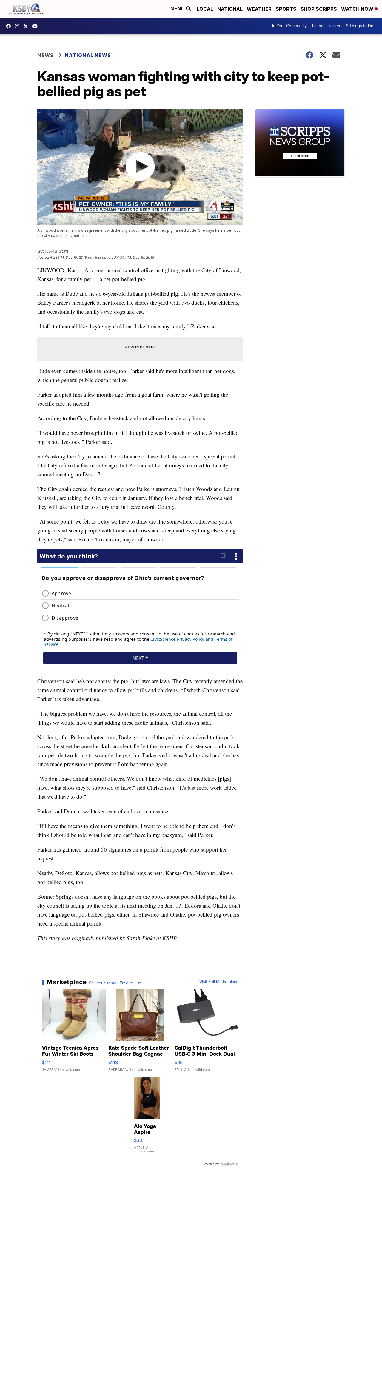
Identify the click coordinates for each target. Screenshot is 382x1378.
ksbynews (10, 26)
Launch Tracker (326, 26)
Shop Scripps (319, 9)
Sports (286, 9)
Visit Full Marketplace (218, 982)
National (230, 9)
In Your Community (289, 26)
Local (205, 9)
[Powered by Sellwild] (229, 1164)
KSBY (27, 26)
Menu (178, 8)
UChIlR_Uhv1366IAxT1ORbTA (36, 26)
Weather (259, 9)
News (45, 55)
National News (88, 55)
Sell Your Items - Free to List (115, 983)
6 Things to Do (359, 26)
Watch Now (358, 9)
